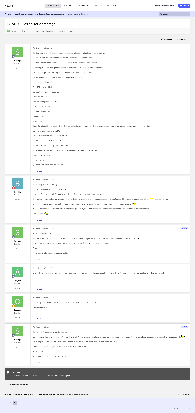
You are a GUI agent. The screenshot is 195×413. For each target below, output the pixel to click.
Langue (8, 409)
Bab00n (17, 192)
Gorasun (17, 310)
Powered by (179, 409)
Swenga (17, 31)
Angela (18, 280)
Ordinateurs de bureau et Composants (58, 31)
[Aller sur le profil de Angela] (17, 272)
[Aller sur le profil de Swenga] (8, 31)
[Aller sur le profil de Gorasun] (17, 301)
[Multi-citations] (33, 171)
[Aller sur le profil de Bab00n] (17, 183)
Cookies (18, 409)
